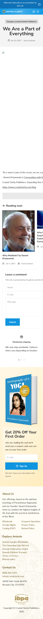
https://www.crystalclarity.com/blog (19, 187)
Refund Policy (28, 528)
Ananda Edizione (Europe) (14, 552)
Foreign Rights (9, 525)
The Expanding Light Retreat (15, 545)
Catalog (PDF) (8, 528)
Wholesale (7, 521)
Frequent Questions (31, 521)
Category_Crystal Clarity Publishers (22, 21)
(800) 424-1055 (9, 572)
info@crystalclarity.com (13, 576)
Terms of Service (10, 555)
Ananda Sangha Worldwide (15, 542)
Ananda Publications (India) (15, 549)
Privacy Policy (28, 525)
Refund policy (8, 559)
